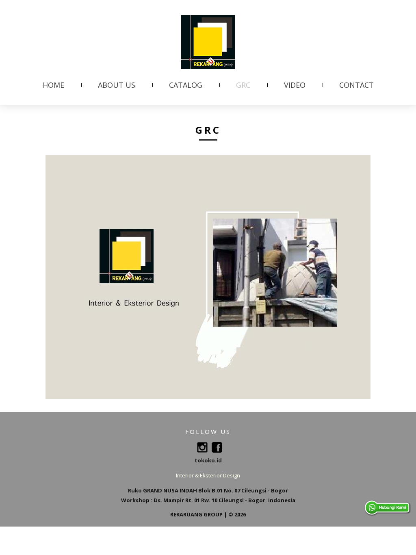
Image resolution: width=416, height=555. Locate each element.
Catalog (185, 85)
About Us (116, 85)
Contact (356, 85)
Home (53, 85)
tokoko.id (208, 460)
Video (295, 85)
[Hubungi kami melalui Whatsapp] (387, 503)
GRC (243, 85)
